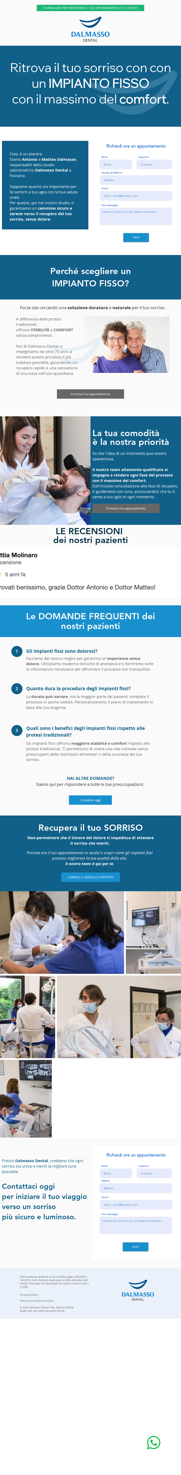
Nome (104, 157)
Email (104, 188)
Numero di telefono (111, 173)
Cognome (143, 157)
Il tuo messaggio (109, 205)
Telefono (105, 1181)
